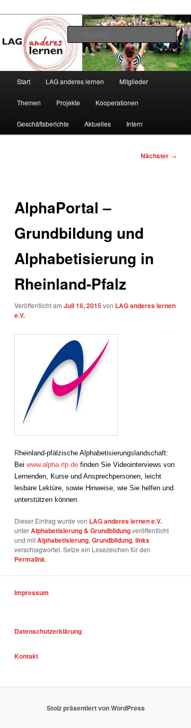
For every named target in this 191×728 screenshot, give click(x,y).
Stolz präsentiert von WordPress (96, 708)
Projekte (68, 102)
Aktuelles (97, 123)
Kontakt (26, 656)
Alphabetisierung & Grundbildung (81, 530)
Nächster (159, 155)
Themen (29, 102)
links (142, 540)
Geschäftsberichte (43, 123)
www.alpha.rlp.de (52, 465)
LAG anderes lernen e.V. (125, 521)
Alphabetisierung (63, 540)
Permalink (29, 559)
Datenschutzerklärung (48, 631)
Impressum (31, 592)
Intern (134, 123)
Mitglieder (133, 81)
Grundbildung (112, 540)
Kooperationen (117, 102)
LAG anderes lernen (75, 81)
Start (23, 81)
